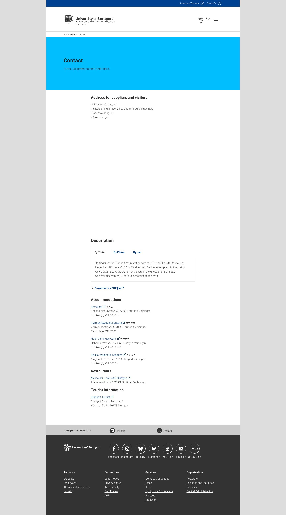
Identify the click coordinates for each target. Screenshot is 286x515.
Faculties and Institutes (200, 482)
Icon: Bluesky (141, 449)
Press (148, 482)
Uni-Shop (150, 499)
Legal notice (112, 478)
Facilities (192, 487)
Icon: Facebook (114, 449)
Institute (71, 34)
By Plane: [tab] (119, 252)
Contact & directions (157, 478)
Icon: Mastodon (154, 449)
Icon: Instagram (127, 449)
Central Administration (200, 491)
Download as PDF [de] (108, 288)
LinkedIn (121, 430)
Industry (68, 491)
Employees (70, 482)
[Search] (208, 18)
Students (69, 478)
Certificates (111, 491)
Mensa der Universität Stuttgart (109, 378)
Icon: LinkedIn (181, 449)
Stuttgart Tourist (100, 397)
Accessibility (112, 487)
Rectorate (192, 478)
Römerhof (96, 306)
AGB (107, 495)
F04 (211, 3)
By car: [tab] (137, 252)
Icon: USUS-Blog (195, 449)
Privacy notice (113, 482)
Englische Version (64, 34)
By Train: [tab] (100, 252)
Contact (167, 430)
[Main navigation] (216, 18)
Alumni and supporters (77, 487)
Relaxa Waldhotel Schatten (106, 354)
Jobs (148, 487)
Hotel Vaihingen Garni (104, 338)
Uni (189, 3)
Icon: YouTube (168, 449)
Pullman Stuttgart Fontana (106, 322)
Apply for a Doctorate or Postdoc (159, 493)
